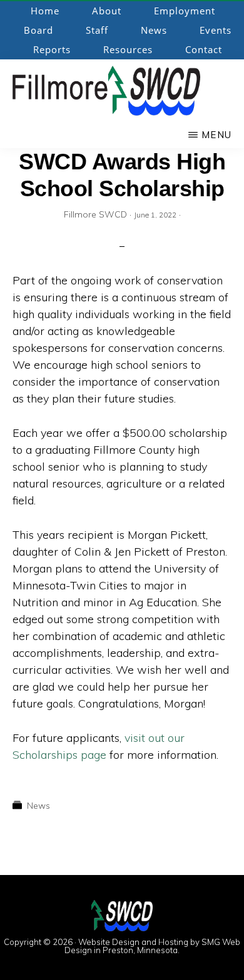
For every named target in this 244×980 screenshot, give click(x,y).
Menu (216, 135)
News (38, 805)
